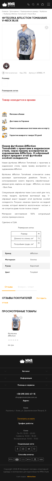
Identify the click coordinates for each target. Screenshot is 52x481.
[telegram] (28, 448)
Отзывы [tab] (9, 287)
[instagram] (23, 448)
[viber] (34, 448)
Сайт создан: (26, 477)
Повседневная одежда (29, 11)
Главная (5, 11)
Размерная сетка (10, 90)
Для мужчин (14, 11)
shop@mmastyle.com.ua (26, 397)
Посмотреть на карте (26, 419)
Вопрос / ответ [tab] (26, 287)
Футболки (43, 11)
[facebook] (17, 448)
